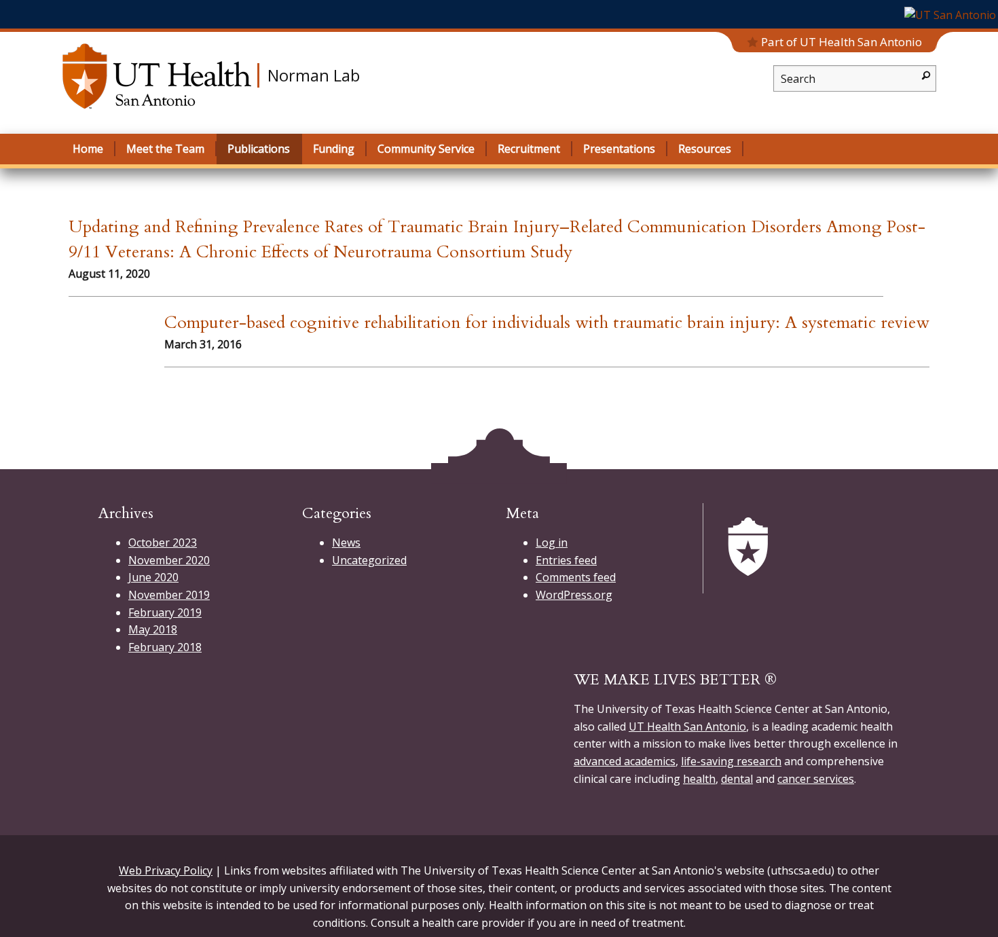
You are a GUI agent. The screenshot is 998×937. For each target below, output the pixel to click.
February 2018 (165, 647)
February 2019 (165, 612)
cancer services (815, 778)
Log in (552, 542)
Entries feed (566, 560)
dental (737, 778)
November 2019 (169, 594)
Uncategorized (369, 560)
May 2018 (152, 629)
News (346, 542)
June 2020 (153, 577)
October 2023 (162, 542)
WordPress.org (574, 594)
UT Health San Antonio (687, 726)
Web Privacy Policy (165, 870)
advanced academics (625, 761)
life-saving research (731, 761)
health (699, 778)
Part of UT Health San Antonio (841, 42)
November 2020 (169, 560)
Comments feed (576, 577)
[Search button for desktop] (926, 74)
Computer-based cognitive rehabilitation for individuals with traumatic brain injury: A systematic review (546, 322)
